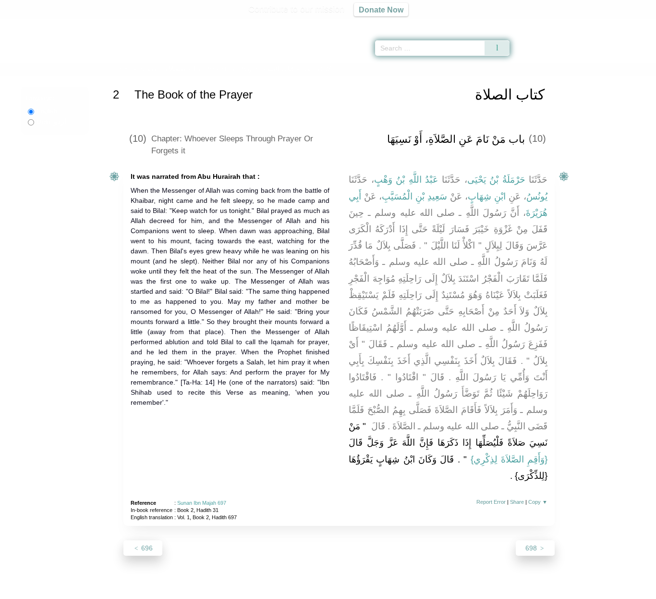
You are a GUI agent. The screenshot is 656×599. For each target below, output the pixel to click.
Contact (359, 590)
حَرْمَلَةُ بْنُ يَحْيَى (496, 180)
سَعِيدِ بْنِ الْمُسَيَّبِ (414, 196)
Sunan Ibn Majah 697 (201, 503)
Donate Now (381, 9)
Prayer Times (599, 24)
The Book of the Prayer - (244, 69)
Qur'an (536, 24)
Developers (320, 590)
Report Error (491, 502)
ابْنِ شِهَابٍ (487, 196)
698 (532, 548)
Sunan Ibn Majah (161, 69)
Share (517, 502)
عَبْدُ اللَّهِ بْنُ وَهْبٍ (406, 180)
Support (281, 590)
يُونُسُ (536, 196)
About (227, 590)
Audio (632, 24)
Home (123, 69)
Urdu (51, 122)
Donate (390, 590)
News (252, 590)
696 (146, 548)
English (47, 111)
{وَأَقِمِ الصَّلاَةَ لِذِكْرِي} (509, 459)
